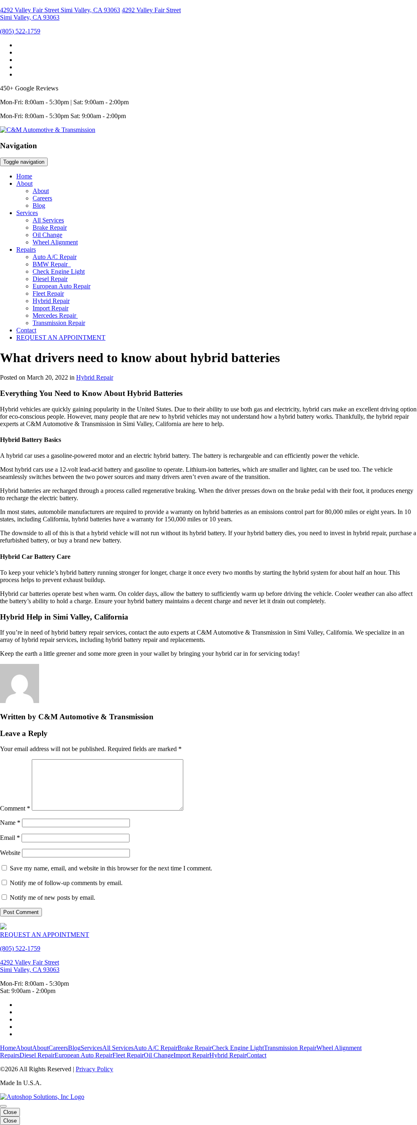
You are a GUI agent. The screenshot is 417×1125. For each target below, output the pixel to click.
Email (10, 837)
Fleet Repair (48, 293)
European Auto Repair (61, 286)
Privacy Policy (94, 1069)
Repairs (26, 249)
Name (10, 822)
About (24, 183)
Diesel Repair (50, 278)
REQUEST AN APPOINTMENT (60, 337)
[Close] (3, 1106)
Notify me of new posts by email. (52, 897)
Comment (15, 808)
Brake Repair (50, 227)
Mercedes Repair (55, 315)
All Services (48, 220)
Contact (26, 330)
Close (10, 1112)
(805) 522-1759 (20, 31)
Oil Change (47, 234)
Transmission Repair (59, 322)
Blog (39, 205)
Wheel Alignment (55, 242)
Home (24, 176)
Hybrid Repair (51, 300)
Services (27, 212)
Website (10, 852)
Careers (42, 198)
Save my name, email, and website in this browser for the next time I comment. (111, 868)
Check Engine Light (59, 271)
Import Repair (50, 308)
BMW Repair (52, 264)
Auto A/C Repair (55, 256)
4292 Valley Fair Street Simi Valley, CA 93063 (60, 10)
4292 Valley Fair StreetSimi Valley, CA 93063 (29, 966)
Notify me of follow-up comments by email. (66, 882)
